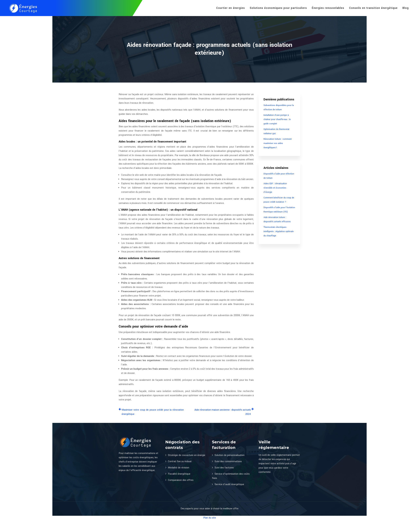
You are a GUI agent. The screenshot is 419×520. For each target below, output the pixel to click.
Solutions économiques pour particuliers (278, 8)
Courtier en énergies (230, 8)
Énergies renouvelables (328, 8)
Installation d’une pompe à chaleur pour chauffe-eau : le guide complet (277, 119)
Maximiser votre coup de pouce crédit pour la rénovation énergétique (153, 412)
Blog (405, 8)
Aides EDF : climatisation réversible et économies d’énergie (275, 188)
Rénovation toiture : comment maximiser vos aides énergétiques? (278, 143)
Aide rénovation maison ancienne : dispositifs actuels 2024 (222, 412)
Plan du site (209, 518)
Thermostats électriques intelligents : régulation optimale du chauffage (279, 231)
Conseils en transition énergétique (373, 8)
